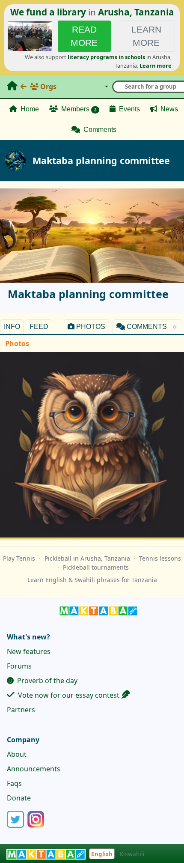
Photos (89, 326)
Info (12, 326)
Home (29, 109)
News (168, 109)
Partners (21, 709)
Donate (19, 798)
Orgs (47, 86)
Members (78, 109)
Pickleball (58, 558)
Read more (84, 36)
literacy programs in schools (106, 57)
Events (128, 109)
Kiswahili (132, 854)
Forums (19, 666)
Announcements (33, 768)
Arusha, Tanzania (136, 12)
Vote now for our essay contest (67, 695)
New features (28, 651)
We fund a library (48, 12)
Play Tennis (19, 558)
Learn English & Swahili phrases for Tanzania (92, 580)
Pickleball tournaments (96, 567)
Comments (99, 129)
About (17, 754)
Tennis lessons (160, 558)
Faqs (14, 783)
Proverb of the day (46, 680)
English (102, 854)
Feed (39, 326)
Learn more (146, 36)
